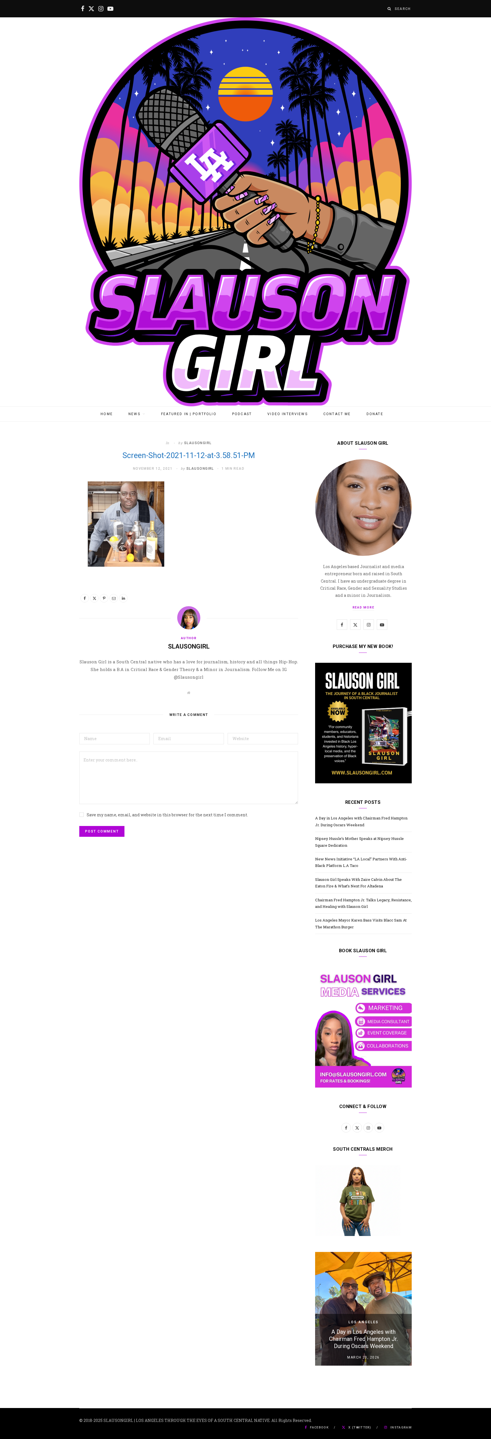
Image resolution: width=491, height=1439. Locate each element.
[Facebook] (84, 598)
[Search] (390, 9)
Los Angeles (363, 1322)
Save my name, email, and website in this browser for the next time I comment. (167, 814)
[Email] (113, 598)
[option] (363, 1309)
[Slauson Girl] (245, 211)
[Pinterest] (104, 598)
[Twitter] (94, 598)
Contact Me (337, 414)
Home (107, 414)
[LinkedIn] (123, 598)
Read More (364, 607)
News (134, 414)
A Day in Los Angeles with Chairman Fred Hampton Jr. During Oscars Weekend (363, 1338)
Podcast (242, 414)
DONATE (375, 414)
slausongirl (198, 443)
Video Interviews (287, 414)
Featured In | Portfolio (189, 414)
